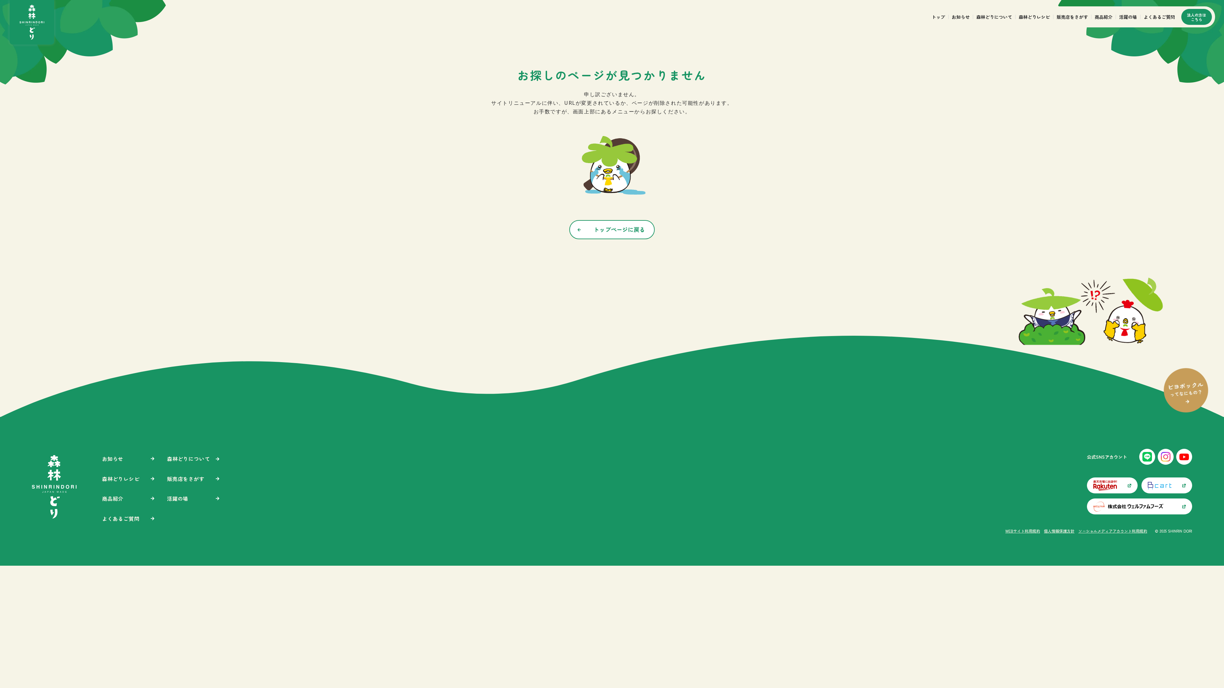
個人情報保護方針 (1059, 531)
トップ (938, 17)
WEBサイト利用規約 (1022, 531)
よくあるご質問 (1159, 17)
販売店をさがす (1072, 17)
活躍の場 (1128, 17)
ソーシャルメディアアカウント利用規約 (1112, 531)
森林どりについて (994, 17)
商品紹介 (1103, 17)
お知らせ (961, 17)
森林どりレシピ (1034, 17)
